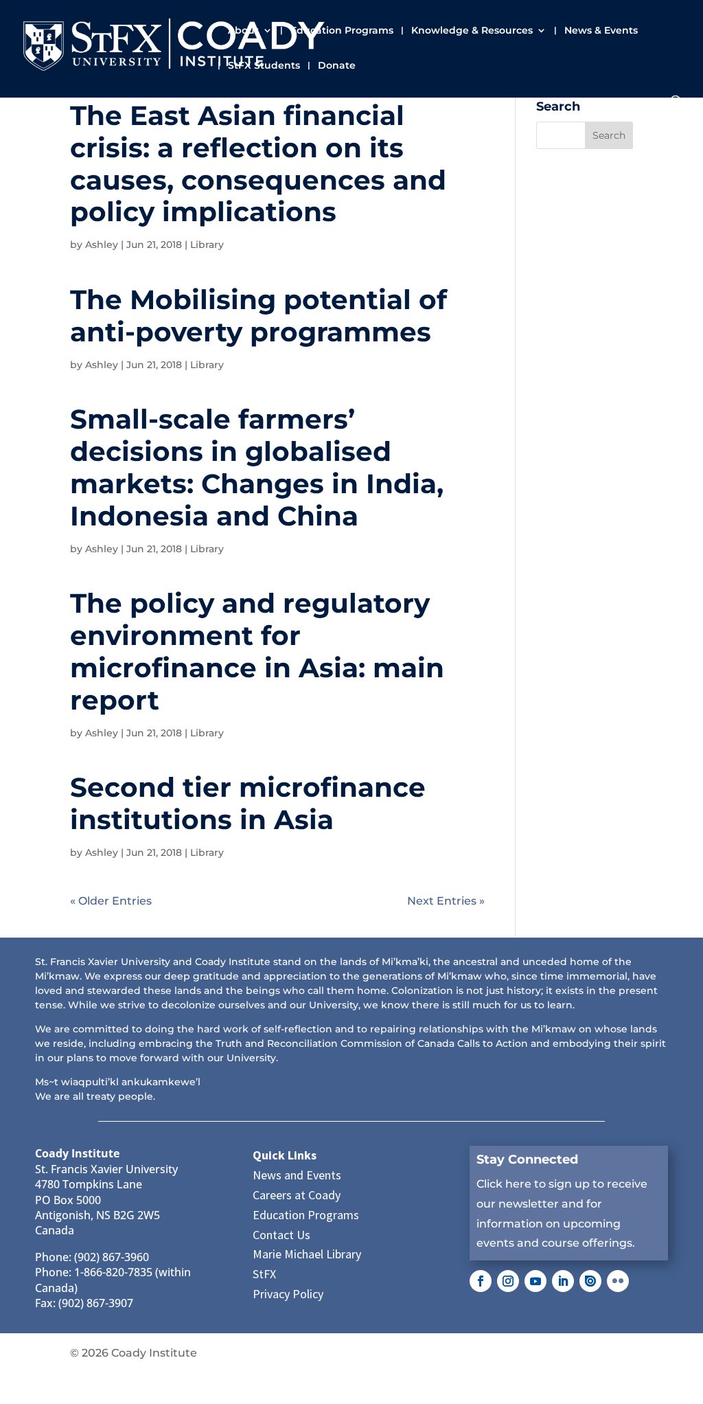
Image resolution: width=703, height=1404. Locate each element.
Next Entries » (446, 900)
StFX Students (264, 65)
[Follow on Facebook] (481, 1281)
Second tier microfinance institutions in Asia (248, 803)
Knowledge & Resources (472, 30)
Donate (337, 65)
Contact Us (281, 1235)
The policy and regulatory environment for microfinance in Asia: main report (257, 651)
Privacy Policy (288, 1294)
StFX (264, 1274)
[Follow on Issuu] (590, 1281)
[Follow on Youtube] (535, 1281)
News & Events (601, 30)
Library (207, 244)
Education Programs (341, 30)
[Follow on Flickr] (618, 1281)
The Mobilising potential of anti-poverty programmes (258, 315)
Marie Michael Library (307, 1254)
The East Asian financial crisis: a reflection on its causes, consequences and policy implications (258, 163)
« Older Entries (111, 900)
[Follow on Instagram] (508, 1281)
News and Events (297, 1175)
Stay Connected (527, 1159)
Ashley (101, 244)
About (243, 30)
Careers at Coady (297, 1195)
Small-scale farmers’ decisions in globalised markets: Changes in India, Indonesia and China (256, 467)
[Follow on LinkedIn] (563, 1281)
